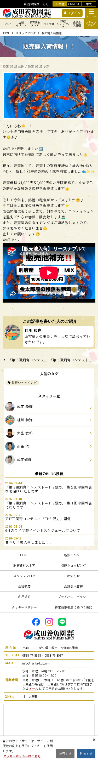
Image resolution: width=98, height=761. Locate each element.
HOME (7, 24)
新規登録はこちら (36, 4)
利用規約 (24, 596)
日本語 (60, 4)
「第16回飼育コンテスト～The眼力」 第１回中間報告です (28, 360)
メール (33, 688)
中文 (89, 4)
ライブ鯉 (49, 24)
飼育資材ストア (24, 565)
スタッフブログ (26, 33)
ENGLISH (74, 4)
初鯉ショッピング (24, 382)
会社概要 (24, 586)
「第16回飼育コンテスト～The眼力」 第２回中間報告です (72, 360)
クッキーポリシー (24, 607)
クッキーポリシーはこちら (22, 756)
